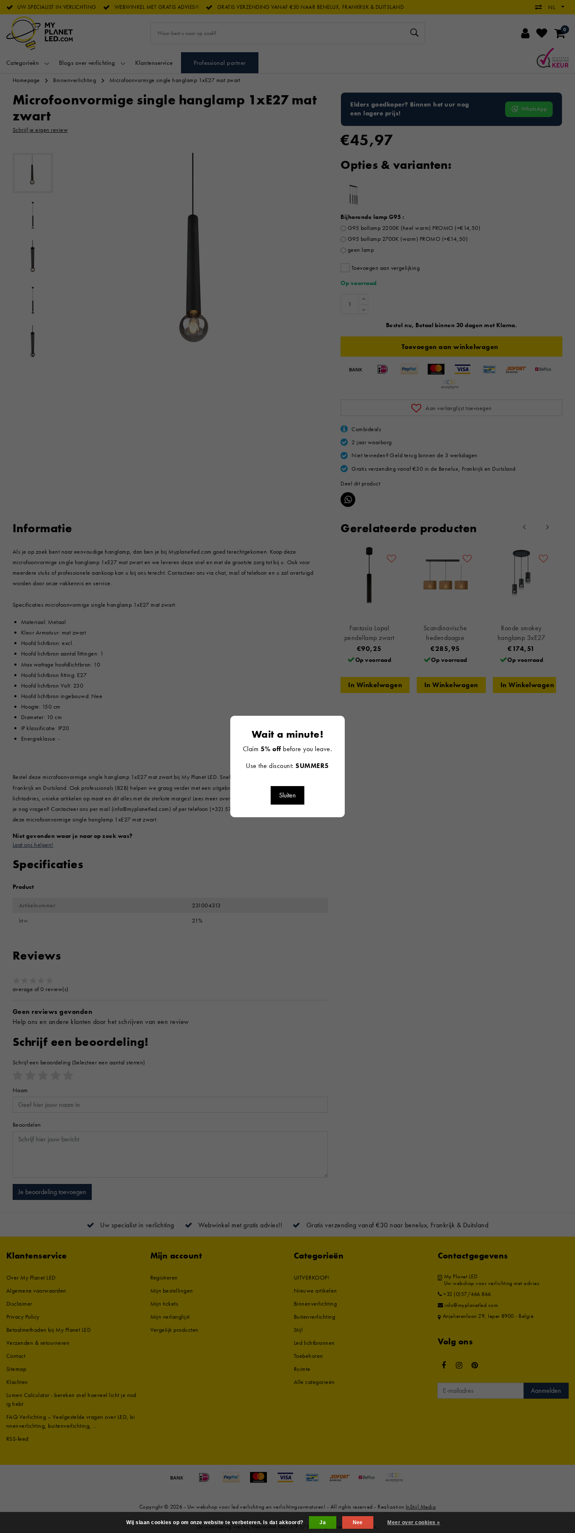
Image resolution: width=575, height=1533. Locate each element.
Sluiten (287, 795)
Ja (322, 1522)
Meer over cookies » (413, 1522)
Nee (358, 1522)
